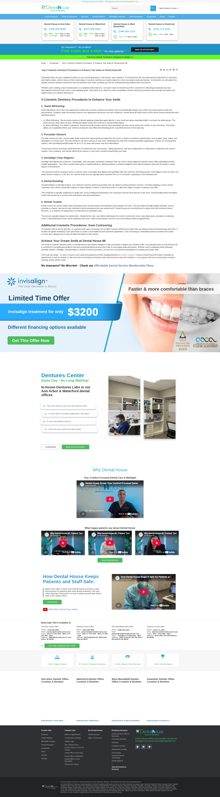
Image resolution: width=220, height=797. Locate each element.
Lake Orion (85, 787)
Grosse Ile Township (74, 790)
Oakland (127, 787)
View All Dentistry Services (119, 768)
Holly (173, 786)
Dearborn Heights (78, 792)
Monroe (87, 792)
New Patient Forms (71, 745)
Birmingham (95, 786)
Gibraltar (174, 789)
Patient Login (69, 741)
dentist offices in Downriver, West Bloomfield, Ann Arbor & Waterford (84, 784)
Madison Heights (95, 787)
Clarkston (113, 786)
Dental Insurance (47, 745)
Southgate (154, 789)
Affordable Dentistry (48, 741)
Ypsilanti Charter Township (69, 786)
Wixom (98, 789)
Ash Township (105, 792)
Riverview (140, 789)
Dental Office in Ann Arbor (74, 753)
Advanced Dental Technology (118, 757)
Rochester (161, 787)
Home (43, 63)
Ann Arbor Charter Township (141, 784)
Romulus (169, 790)
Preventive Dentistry (119, 739)
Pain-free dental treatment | (110, 57)
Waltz (147, 790)
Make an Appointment (144, 50)
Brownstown (127, 789)
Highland (168, 786)
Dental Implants (47, 738)
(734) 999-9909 (57, 29)
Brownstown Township (116, 789)
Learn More (50, 447)
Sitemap (44, 758)
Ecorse (70, 792)
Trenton (134, 789)
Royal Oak (168, 787)
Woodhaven (104, 789)
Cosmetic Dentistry (118, 746)
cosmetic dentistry (127, 255)
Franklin (154, 786)
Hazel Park (161, 786)
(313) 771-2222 (161, 29)
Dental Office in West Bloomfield (72, 760)
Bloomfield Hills (104, 786)
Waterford (129, 784)
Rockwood (84, 790)
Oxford (140, 787)
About (43, 752)
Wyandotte (102, 790)
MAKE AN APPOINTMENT (75, 447)
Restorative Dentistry (119, 749)
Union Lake (64, 789)
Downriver (161, 789)
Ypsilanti (175, 784)
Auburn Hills (81, 786)
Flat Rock (168, 789)
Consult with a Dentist (73, 738)
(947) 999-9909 (92, 29)
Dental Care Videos (72, 764)
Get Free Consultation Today (62, 646)
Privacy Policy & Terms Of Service (74, 749)
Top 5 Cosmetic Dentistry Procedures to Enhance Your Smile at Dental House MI (94, 63)
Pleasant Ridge (147, 787)
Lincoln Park (133, 790)
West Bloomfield (82, 789)
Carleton (157, 790)
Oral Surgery (116, 753)
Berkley (88, 786)
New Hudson (110, 787)
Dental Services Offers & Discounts (121, 735)
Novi (116, 787)
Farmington (147, 786)
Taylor (126, 790)
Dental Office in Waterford (74, 756)
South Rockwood (111, 790)
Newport (163, 790)
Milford (103, 787)
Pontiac (155, 787)
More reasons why (110, 560)
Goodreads (53, 63)
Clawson (119, 786)
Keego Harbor (77, 787)
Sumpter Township (116, 792)
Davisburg (140, 786)
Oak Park (121, 787)
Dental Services (94, 734)
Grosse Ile (64, 790)
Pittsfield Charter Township (159, 784)
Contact (44, 755)
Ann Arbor (122, 784)
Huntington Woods (66, 787)
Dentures (44, 734)
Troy (174, 787)
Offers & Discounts (95, 738)
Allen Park (121, 790)
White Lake (91, 789)
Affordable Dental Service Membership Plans (124, 265)
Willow (152, 790)
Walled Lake (72, 789)
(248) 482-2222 (126, 31)
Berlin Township (95, 792)
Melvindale (64, 792)
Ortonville (134, 787)
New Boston (141, 790)
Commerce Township (129, 786)
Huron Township (93, 790)
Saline (170, 784)
